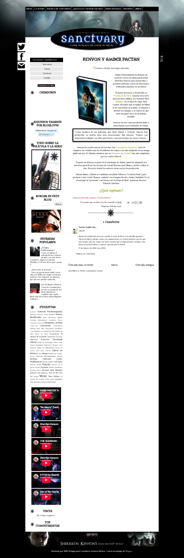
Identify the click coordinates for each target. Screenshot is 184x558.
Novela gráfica (48, 362)
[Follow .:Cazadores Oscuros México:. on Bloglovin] (46, 132)
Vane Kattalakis (56, 379)
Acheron (33, 312)
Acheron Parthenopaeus (50, 311)
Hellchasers (48, 345)
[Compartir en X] (138, 202)
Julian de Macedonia (45, 348)
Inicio (29, 9)
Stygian (36, 376)
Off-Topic (58, 362)
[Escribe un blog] (135, 202)
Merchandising (50, 356)
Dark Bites (40, 328)
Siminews (44, 373)
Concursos (45, 325)
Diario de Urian (41, 334)
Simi (38, 373)
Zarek (53, 382)
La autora (39, 9)
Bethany (59, 314)
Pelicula (113, 206)
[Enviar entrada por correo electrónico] (128, 202)
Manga (45, 353)
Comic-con (34, 326)
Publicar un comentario (85, 254)
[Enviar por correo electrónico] (133, 202)
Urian (47, 379)
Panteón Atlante (35, 365)
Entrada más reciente (80, 264)
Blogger (128, 551)
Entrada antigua (145, 264)
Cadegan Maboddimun (38, 320)
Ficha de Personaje (45, 342)
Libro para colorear (43, 351)
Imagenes (33, 348)
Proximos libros (35, 370)
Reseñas (45, 370)
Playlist (37, 367)
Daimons (33, 328)
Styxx (43, 376)
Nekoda (59, 356)
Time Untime (53, 376)
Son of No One (56, 373)
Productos (58, 367)
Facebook (47, 73)
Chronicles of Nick (53, 322)
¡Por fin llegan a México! (51, 284)
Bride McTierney (49, 317)
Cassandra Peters (55, 320)
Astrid (46, 314)
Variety (107, 68)
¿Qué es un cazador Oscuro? (88, 9)
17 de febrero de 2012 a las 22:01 (92, 248)
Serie (119, 206)
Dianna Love (39, 331)
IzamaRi (111, 202)
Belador (52, 314)
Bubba (59, 317)
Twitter (47, 69)
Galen (60, 342)
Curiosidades (57, 326)
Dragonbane (54, 334)
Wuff (49, 382)
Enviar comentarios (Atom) (91, 271)
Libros (138, 9)
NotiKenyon (36, 361)
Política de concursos (59, 9)
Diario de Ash (50, 331)
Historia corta (58, 345)
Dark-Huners (50, 328)
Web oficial (47, 64)
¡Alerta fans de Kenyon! (41, 270)
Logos (40, 354)
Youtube (47, 78)
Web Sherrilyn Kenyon (38, 382)
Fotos (55, 342)
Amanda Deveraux (36, 314)
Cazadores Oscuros (37, 323)
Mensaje (40, 356)
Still (31, 376)
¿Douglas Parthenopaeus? (48, 249)
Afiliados (128, 9)
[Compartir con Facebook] (140, 202)
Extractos (45, 339)
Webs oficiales (113, 9)
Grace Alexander (36, 345)
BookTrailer (35, 317)
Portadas (44, 367)
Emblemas (51, 337)
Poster (51, 367)
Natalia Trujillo (85, 227)
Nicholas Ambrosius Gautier (46, 359)
